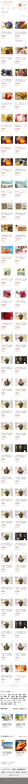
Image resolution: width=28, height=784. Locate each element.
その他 (14, 703)
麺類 (17, 696)
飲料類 (5, 696)
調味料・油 (3, 698)
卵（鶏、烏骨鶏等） (23, 696)
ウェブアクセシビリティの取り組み (13, 772)
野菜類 (20, 694)
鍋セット (8, 698)
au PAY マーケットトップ (14, 775)
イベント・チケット (8, 700)
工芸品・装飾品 (4, 703)
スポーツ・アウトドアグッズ (7, 702)
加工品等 (13, 696)
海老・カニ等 (14, 694)
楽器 (24, 700)
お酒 (1, 696)
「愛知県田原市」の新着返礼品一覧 (19, 708)
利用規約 (3, 772)
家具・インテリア (17, 702)
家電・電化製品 (14, 698)
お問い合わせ (23, 772)
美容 (14, 700)
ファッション (19, 700)
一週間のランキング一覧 (22, 736)
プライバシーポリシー (6, 769)
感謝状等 (10, 703)
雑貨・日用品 (22, 698)
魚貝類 (9, 694)
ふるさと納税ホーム (4, 762)
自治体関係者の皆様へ (21, 769)
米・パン (5, 694)
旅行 (1, 700)
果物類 (24, 694)
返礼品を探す (12, 762)
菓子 (9, 696)
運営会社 (14, 769)
